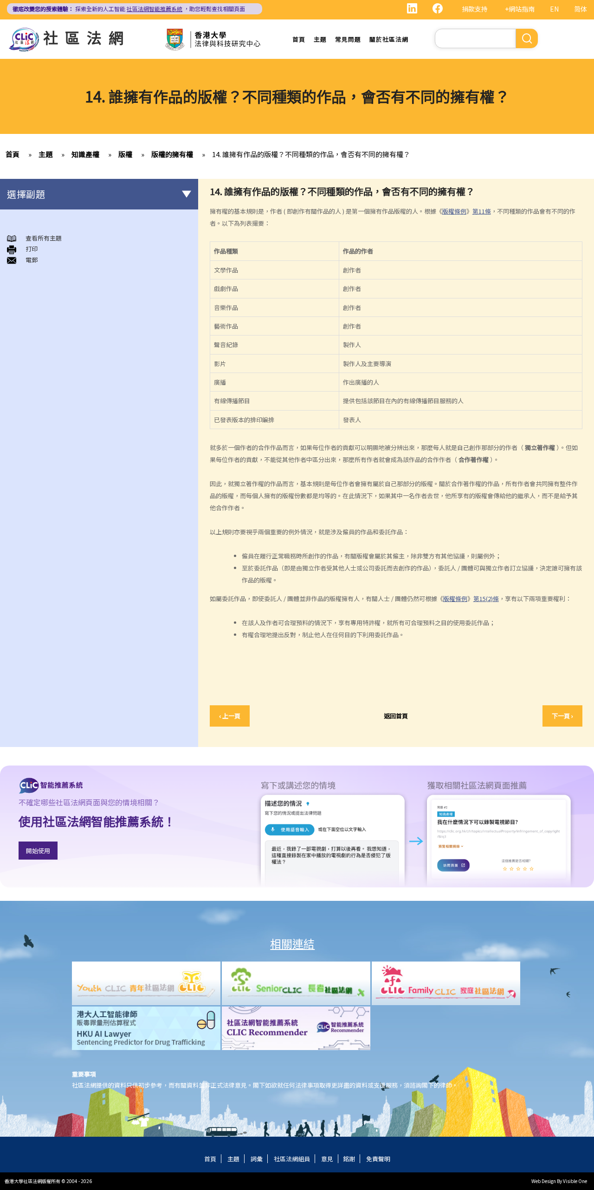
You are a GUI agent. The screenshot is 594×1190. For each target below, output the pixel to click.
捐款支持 (475, 8)
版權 (125, 154)
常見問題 (348, 39)
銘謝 (349, 1158)
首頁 (298, 39)
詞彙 (257, 1158)
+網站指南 (520, 8)
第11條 (481, 211)
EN (554, 8)
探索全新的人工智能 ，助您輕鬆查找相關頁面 (129, 9)
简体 (580, 8)
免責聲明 (378, 1158)
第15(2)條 (486, 598)
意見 (327, 1158)
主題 (320, 39)
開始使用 (38, 850)
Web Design (543, 1180)
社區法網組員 (292, 1158)
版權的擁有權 (172, 154)
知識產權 (85, 154)
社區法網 (86, 37)
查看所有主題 (44, 238)
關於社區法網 (388, 39)
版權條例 (454, 211)
